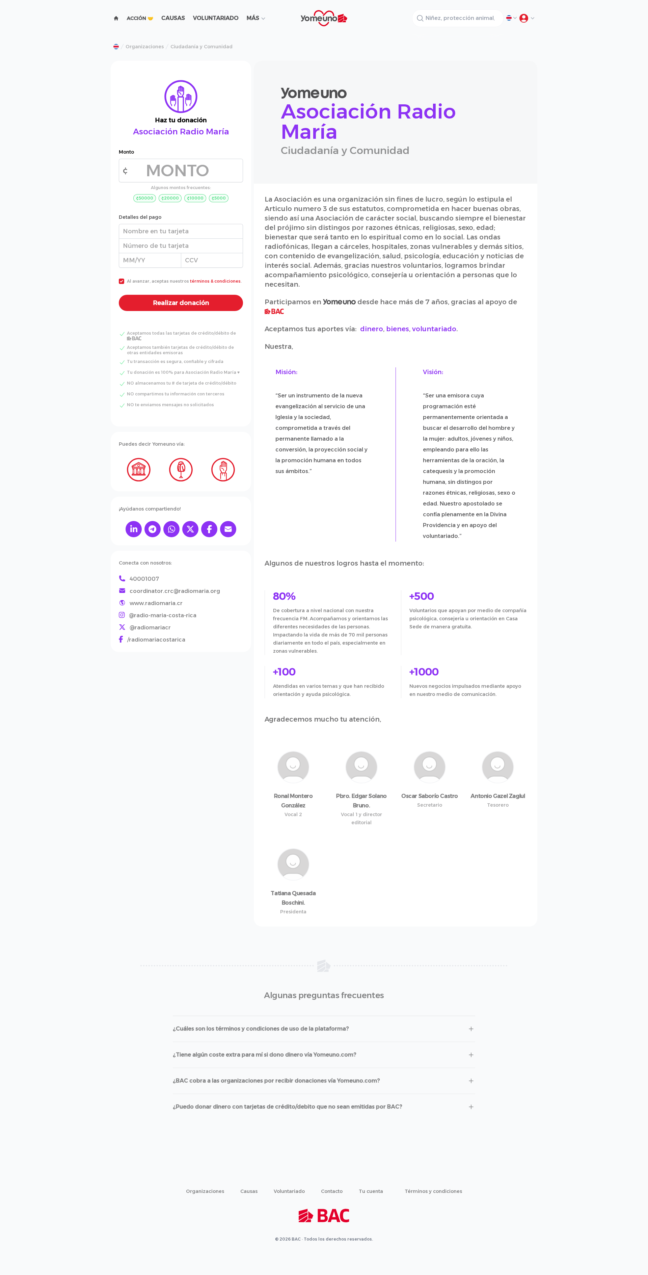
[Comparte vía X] (190, 529)
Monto (126, 152)
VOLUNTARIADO (216, 18)
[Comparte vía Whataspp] (171, 529)
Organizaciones (145, 47)
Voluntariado (289, 1191)
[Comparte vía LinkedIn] (134, 529)
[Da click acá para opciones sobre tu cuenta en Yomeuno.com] (526, 18)
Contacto (332, 1191)
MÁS (253, 18)
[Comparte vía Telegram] (152, 529)
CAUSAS (173, 18)
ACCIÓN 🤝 (140, 18)
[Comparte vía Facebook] (209, 529)
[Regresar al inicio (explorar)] (116, 18)
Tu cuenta (371, 1191)
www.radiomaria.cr (156, 603)
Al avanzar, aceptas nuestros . (184, 281)
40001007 (144, 579)
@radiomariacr (150, 627)
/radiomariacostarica (156, 639)
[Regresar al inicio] (116, 46)
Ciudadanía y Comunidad (201, 47)
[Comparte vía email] (228, 529)
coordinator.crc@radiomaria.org (175, 591)
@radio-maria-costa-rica (162, 615)
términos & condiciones (215, 281)
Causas (249, 1191)
